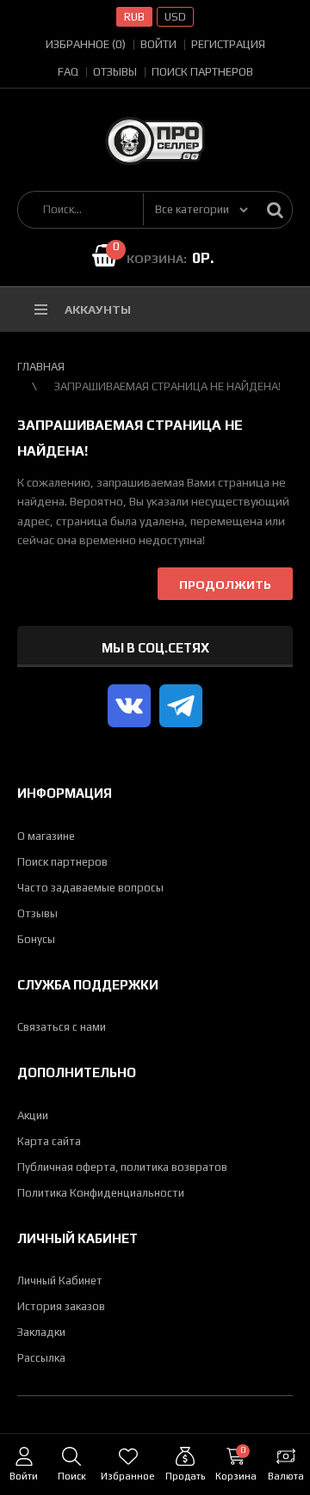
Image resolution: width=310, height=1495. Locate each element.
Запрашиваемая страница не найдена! (167, 386)
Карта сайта (49, 1141)
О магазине (46, 836)
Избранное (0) (86, 44)
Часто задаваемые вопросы (90, 887)
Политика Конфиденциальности (100, 1192)
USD (175, 16)
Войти (158, 44)
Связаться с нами (61, 1026)
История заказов (61, 1306)
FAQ (68, 71)
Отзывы (115, 71)
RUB (134, 16)
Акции (32, 1115)
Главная (41, 366)
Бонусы (36, 939)
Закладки (41, 1332)
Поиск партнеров (202, 71)
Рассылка (41, 1357)
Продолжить (225, 584)
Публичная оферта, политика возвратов (122, 1167)
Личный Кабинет (59, 1280)
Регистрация (228, 44)
